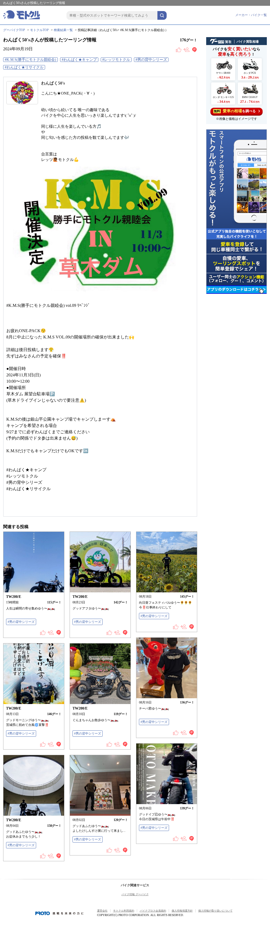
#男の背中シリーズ (151, 60)
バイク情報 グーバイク (135, 894)
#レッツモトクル (116, 60)
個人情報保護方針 (182, 910)
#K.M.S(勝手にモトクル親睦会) (30, 60)
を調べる (235, 111)
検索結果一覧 (63, 30)
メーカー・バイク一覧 (251, 15)
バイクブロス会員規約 (153, 910)
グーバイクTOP (14, 30)
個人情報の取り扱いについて (215, 910)
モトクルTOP (39, 30)
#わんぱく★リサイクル (24, 67)
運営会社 (102, 910)
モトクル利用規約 (123, 910)
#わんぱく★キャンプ (79, 60)
